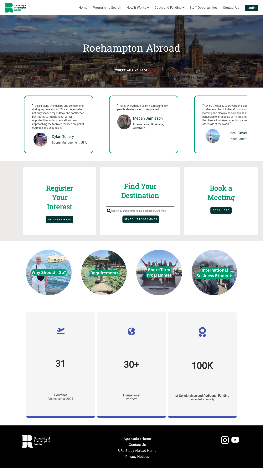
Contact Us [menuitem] (231, 7)
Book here (221, 210)
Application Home (137, 439)
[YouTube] (235, 442)
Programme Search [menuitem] (107, 7)
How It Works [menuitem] (136, 7)
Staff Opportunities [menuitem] (204, 7)
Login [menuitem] (251, 8)
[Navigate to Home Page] (16, 7)
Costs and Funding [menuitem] (168, 7)
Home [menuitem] (83, 7)
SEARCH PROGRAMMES (140, 219)
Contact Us (137, 445)
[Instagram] (225, 442)
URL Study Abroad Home (137, 451)
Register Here (59, 219)
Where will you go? (131, 70)
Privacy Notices (137, 457)
